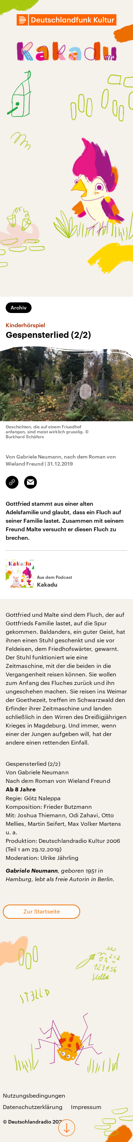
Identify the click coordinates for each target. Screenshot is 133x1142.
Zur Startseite (41, 911)
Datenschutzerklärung (32, 1106)
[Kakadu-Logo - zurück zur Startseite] (66, 52)
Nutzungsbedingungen (34, 1095)
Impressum (86, 1106)
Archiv (19, 307)
